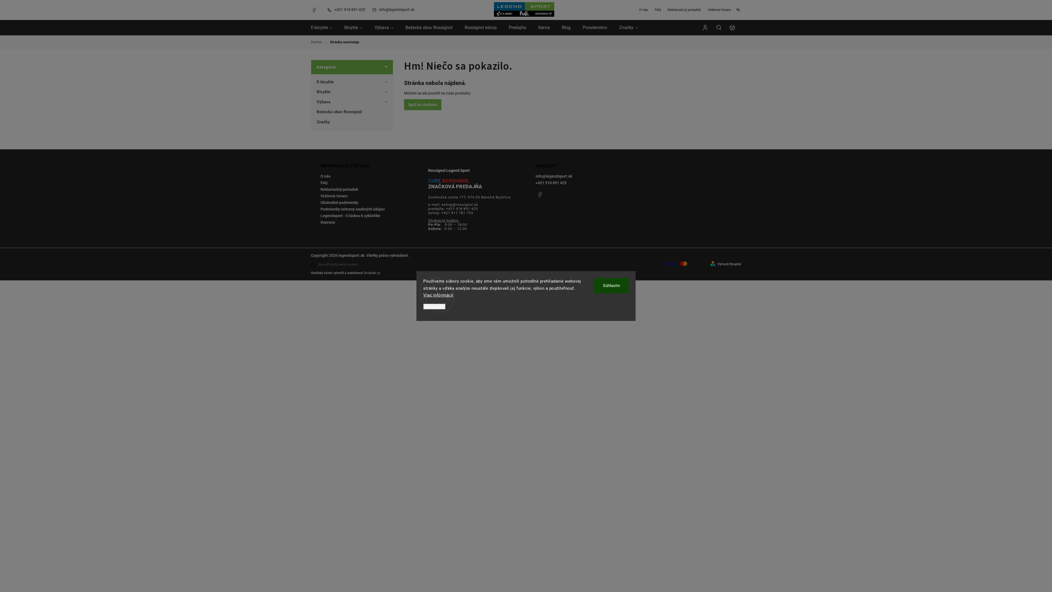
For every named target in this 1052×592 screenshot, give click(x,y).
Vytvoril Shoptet (729, 264)
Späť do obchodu (422, 105)
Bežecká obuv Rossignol (339, 111)
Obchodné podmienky (339, 202)
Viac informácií (438, 295)
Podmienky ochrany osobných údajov (353, 209)
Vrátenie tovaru (719, 10)
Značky (323, 121)
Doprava (328, 222)
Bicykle (323, 91)
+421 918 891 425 (551, 183)
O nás (643, 10)
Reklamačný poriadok (684, 10)
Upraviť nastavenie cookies (338, 264)
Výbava (323, 101)
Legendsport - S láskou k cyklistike (350, 216)
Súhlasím (611, 285)
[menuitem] (324, 27)
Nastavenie (434, 306)
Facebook (314, 10)
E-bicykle (325, 81)
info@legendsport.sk (554, 176)
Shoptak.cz (372, 273)
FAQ (658, 10)
